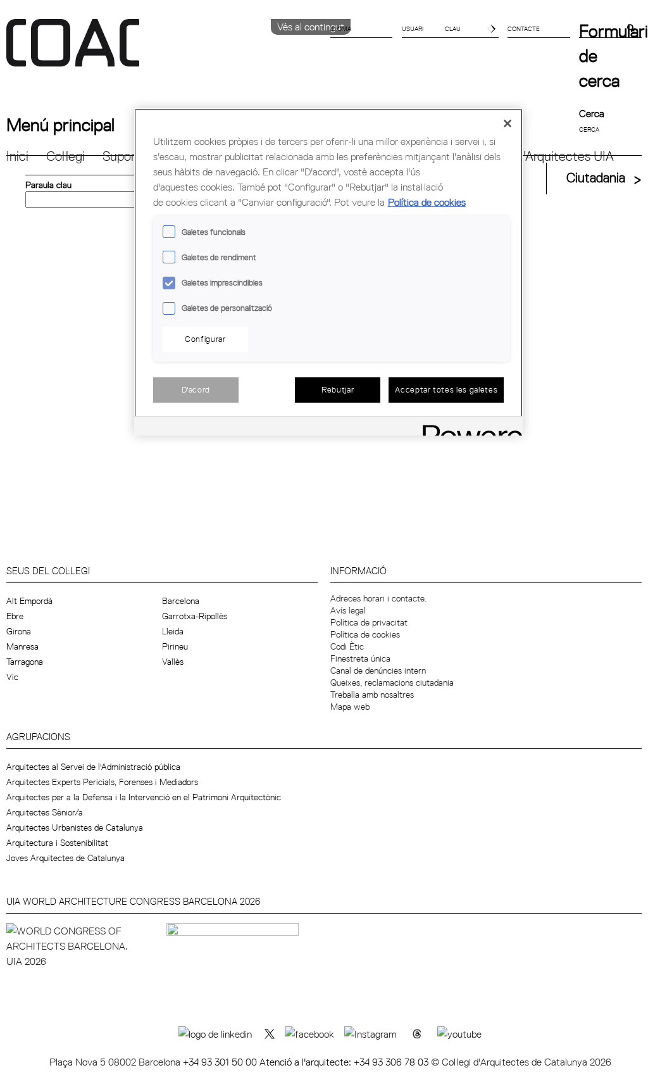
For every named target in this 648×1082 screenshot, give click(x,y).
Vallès (173, 661)
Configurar (205, 338)
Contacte (524, 28)
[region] (328, 272)
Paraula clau (48, 185)
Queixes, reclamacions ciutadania (392, 682)
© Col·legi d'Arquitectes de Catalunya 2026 (521, 1062)
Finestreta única (360, 658)
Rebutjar (337, 389)
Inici (17, 156)
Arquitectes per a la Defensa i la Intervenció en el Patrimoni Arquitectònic (143, 797)
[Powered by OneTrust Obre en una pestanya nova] (468, 428)
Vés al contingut (310, 27)
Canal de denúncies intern (378, 670)
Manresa (22, 646)
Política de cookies (365, 634)
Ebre (14, 616)
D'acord (196, 389)
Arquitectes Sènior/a (44, 812)
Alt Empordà (29, 601)
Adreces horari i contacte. (378, 598)
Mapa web (350, 706)
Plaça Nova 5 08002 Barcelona (116, 1062)
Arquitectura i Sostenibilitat (57, 842)
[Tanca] (507, 123)
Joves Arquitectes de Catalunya (65, 858)
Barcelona (180, 601)
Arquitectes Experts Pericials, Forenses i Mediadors (102, 782)
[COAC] (165, 50)
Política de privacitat (369, 622)
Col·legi (65, 156)
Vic (12, 677)
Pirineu (175, 646)
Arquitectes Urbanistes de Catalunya (74, 827)
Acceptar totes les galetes (446, 389)
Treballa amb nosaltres (372, 694)
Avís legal (348, 610)
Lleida (173, 631)
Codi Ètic (347, 646)
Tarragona (24, 661)
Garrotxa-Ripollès (194, 616)
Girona (18, 631)
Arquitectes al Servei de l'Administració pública (93, 766)
